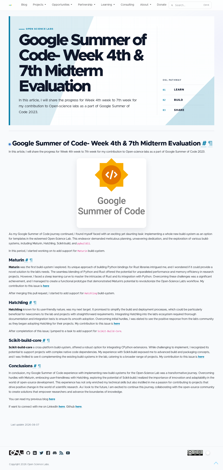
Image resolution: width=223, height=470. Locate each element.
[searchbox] (190, 5)
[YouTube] (68, 452)
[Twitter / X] (41, 452)
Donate (161, 4)
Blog (24, 4)
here (46, 286)
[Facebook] (48, 452)
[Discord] (55, 452)
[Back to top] (216, 463)
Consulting (127, 4)
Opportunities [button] (61, 4)
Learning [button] (107, 4)
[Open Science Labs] (11, 5)
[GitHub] (28, 452)
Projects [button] (38, 4)
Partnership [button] (85, 4)
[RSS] (61, 452)
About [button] (144, 4)
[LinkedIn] (35, 452)
